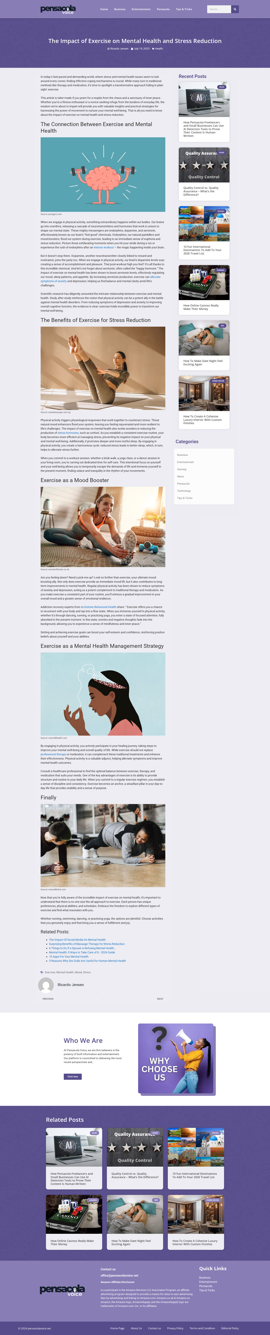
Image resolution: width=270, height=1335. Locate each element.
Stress (87, 972)
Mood (78, 972)
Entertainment (141, 9)
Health (159, 48)
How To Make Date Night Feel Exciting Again (203, 362)
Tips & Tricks (184, 9)
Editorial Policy (230, 1328)
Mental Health (65, 972)
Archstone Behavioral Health (98, 607)
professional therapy (53, 754)
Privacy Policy (175, 1328)
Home (104, 9)
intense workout (104, 247)
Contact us (154, 1328)
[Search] (235, 9)
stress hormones (68, 432)
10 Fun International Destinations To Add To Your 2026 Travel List (202, 250)
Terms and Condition (202, 1328)
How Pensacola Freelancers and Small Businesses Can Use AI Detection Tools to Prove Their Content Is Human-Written (203, 129)
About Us (136, 1328)
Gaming (181, 469)
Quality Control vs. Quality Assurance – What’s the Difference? (200, 191)
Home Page (117, 1328)
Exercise (50, 972)
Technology (184, 490)
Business (119, 9)
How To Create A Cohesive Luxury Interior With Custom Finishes (202, 419)
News (180, 476)
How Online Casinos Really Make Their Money (201, 307)
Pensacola (163, 9)
